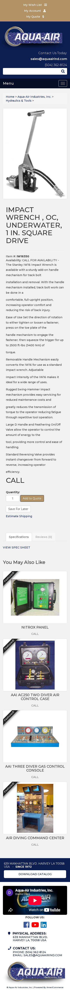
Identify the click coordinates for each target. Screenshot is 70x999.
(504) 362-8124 (56, 65)
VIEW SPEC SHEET (16, 547)
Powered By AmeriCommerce (48, 987)
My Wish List (33, 5)
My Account (33, 11)
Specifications (19, 537)
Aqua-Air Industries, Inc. (34, 96)
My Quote (33, 16)
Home (10, 96)
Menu (8, 83)
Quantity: (13, 492)
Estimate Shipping (19, 516)
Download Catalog (35, 874)
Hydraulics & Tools (19, 100)
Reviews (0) (43, 537)
